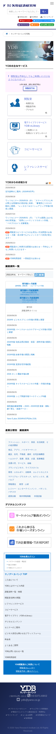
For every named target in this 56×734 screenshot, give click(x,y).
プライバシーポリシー (18, 709)
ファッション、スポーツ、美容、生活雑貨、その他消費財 (28, 443)
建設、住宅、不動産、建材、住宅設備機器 (26, 454)
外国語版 (38, 496)
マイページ (24, 25)
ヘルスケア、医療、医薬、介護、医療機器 (26, 459)
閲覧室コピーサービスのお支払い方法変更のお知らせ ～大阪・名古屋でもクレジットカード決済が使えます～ (28, 235)
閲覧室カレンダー (27, 668)
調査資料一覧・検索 (13, 592)
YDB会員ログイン (27, 556)
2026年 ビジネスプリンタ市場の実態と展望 (25, 320)
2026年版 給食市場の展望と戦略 (21, 354)
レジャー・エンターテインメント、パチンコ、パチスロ (28, 490)
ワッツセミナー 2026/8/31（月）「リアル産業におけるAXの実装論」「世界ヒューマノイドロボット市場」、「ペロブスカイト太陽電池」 (29, 220)
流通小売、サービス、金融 (19, 463)
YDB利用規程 (10, 657)
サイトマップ (48, 17)
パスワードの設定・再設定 (17, 561)
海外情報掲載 (25, 496)
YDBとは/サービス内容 (14, 586)
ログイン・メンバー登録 (45, 21)
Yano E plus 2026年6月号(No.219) (21, 418)
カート (35, 25)
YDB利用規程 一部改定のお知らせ (25, 258)
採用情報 (29, 718)
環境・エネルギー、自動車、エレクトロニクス (28, 472)
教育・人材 (24, 484)
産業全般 (12, 496)
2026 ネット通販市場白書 (18, 374)
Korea (35, 17)
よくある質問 (27, 715)
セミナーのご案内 (12, 627)
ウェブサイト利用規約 (40, 709)
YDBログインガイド (15, 568)
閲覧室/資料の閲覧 (13, 598)
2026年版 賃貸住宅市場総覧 (19, 364)
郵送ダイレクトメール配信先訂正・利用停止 (29, 712)
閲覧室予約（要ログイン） (27, 671)
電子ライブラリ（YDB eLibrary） (19, 616)
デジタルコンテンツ (13, 621)
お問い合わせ (48, 25)
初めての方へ (27, 21)
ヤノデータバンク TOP (16, 574)
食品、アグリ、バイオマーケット (22, 450)
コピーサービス (11, 610)
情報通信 (12, 484)
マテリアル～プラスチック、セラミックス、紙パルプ (28, 478)
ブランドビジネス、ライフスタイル (23, 468)
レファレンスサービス (14, 604)
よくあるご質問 (11, 645)
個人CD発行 (12, 565)
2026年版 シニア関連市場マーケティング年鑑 (26, 396)
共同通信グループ (43, 715)
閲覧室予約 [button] (30, 88)
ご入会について (11, 580)
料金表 (7, 639)
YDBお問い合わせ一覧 (14, 651)
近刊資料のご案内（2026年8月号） (20, 191)
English (23, 17)
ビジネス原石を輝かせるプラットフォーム (23, 633)
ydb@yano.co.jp (30, 699)
